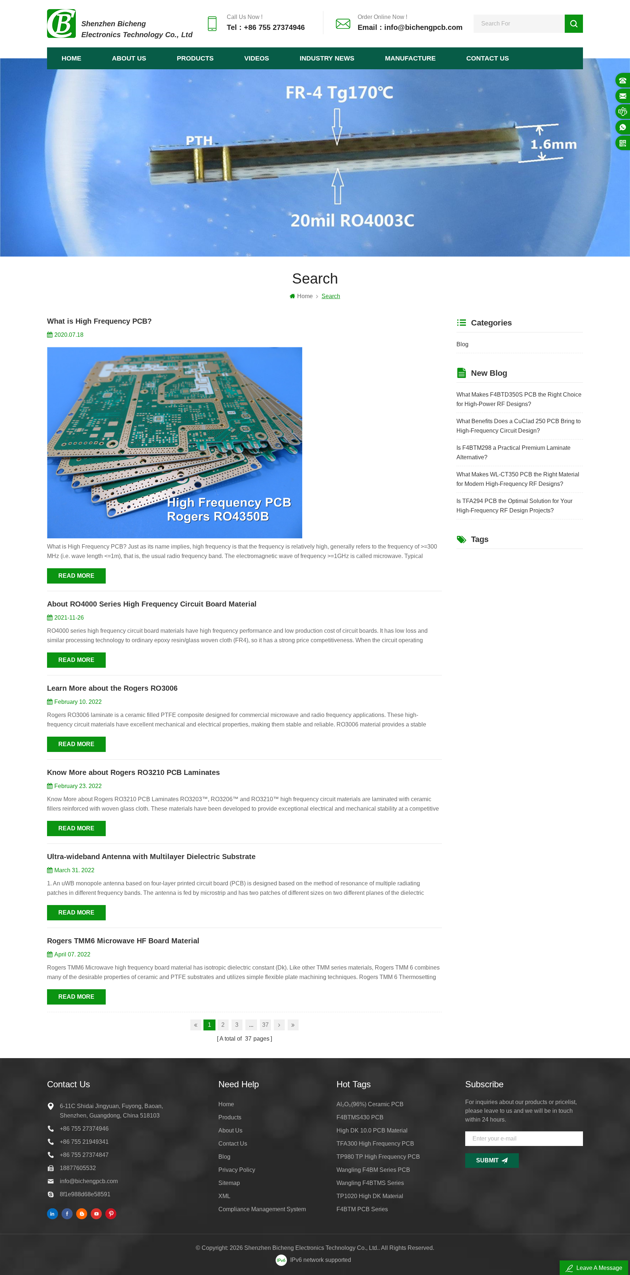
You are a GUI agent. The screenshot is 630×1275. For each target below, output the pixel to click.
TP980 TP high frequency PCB (378, 1157)
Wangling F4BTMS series (370, 1183)
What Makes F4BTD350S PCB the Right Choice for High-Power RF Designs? (519, 399)
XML (224, 1196)
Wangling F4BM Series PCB (373, 1170)
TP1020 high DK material (370, 1196)
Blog (462, 344)
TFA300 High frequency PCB (375, 1144)
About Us (129, 58)
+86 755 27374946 (84, 1129)
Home (71, 58)
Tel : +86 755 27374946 (266, 27)
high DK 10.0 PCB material (372, 1130)
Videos (256, 58)
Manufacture (410, 58)
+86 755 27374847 (84, 1155)
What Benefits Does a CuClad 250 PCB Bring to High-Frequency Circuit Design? (518, 426)
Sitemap (229, 1183)
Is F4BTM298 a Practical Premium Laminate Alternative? (513, 452)
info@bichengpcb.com (89, 1181)
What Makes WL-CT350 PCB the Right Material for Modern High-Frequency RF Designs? (517, 479)
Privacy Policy (236, 1170)
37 (265, 1025)
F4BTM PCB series (362, 1209)
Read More (76, 576)
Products (195, 58)
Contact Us (487, 58)
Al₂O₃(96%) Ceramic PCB (370, 1104)
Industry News (327, 58)
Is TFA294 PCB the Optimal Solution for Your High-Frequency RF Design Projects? (514, 506)
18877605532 (78, 1168)
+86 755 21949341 (84, 1142)
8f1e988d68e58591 (85, 1194)
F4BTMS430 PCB (360, 1117)
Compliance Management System (262, 1209)
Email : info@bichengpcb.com (410, 27)
